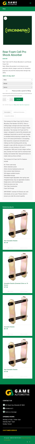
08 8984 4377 (9, 408)
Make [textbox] (5, 80)
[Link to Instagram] (27, 442)
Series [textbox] (5, 87)
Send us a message (11, 412)
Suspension (26, 104)
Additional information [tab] (19, 112)
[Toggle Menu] (30, 3)
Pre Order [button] (11, 248)
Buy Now (19, 99)
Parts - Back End (20, 104)
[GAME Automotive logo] (14, 3)
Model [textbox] (5, 83)
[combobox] (17, 79)
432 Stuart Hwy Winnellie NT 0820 (15, 405)
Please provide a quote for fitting (21, 91)
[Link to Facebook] (29, 442)
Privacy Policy (24, 437)
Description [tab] (7, 112)
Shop (4, 9)
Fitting (15, 104)
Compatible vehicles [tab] (9, 116)
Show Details (24, 248)
